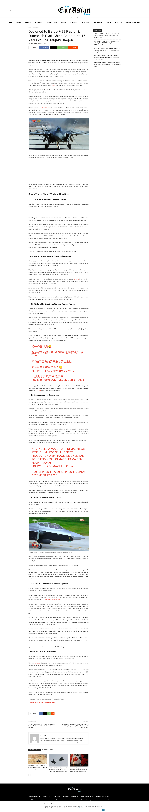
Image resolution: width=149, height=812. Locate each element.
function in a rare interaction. (52, 599)
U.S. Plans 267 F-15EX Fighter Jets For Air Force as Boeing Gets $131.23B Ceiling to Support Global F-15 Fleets (58, 769)
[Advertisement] (58, 55)
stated (54, 85)
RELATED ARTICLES (34, 750)
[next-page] (32, 775)
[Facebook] (7, 10)
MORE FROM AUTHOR (48, 750)
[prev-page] (29, 775)
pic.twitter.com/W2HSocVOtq (52, 370)
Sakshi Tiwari (33, 43)
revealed (76, 279)
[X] (10, 10)
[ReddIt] (52, 713)
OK (103, 809)
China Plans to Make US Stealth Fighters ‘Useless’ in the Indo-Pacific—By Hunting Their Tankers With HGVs (107, 64)
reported (38, 390)
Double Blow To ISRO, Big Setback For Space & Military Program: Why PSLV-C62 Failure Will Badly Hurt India (75, 726)
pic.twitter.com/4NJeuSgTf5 (52, 466)
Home (29, 27)
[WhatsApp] (49, 713)
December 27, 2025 (44, 475)
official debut (45, 108)
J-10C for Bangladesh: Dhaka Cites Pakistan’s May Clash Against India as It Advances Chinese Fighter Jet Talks (106, 57)
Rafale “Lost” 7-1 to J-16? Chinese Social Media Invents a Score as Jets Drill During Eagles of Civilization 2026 (37, 767)
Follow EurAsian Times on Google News (42, 702)
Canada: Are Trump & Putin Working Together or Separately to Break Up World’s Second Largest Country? (78, 769)
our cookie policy (79, 807)
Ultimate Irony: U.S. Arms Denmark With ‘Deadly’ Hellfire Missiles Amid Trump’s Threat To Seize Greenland (41, 726)
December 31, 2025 (71, 379)
